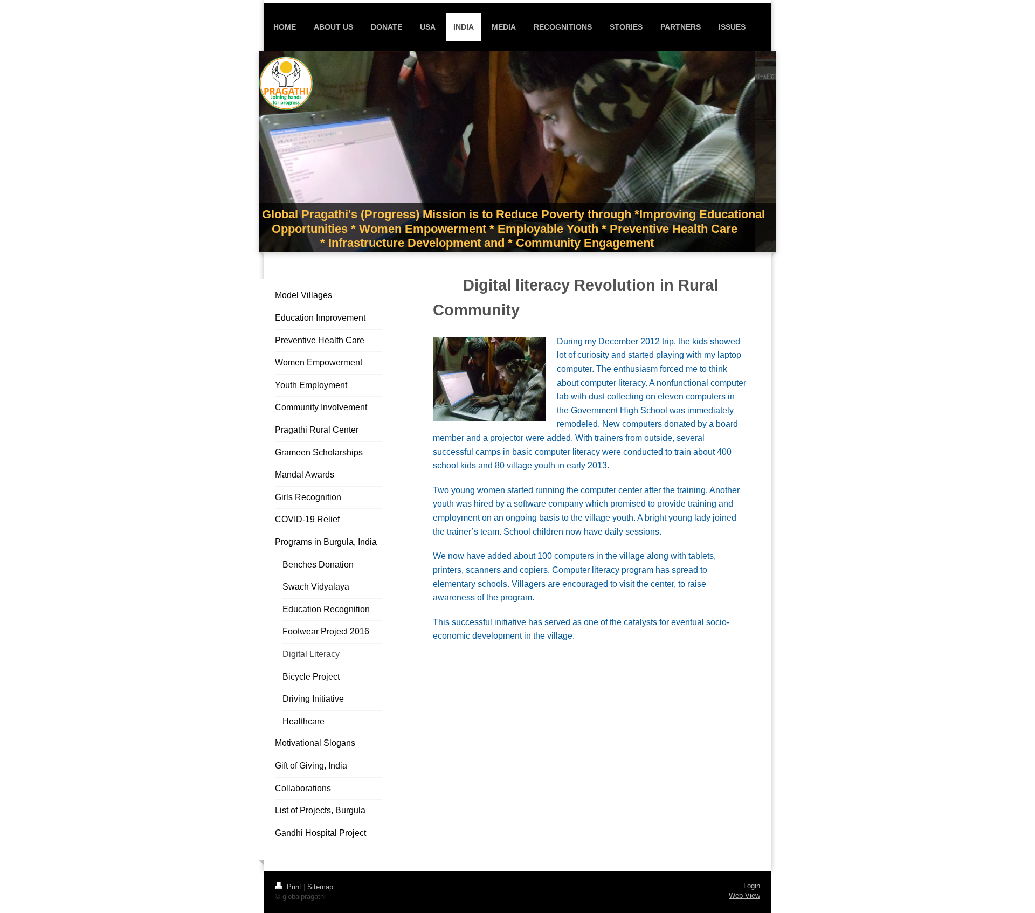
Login (751, 886)
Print (294, 887)
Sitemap (320, 887)
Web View (744, 896)
